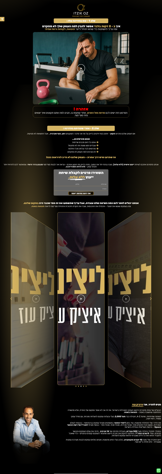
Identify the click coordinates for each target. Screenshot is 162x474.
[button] (2, 19)
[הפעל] (81, 298)
